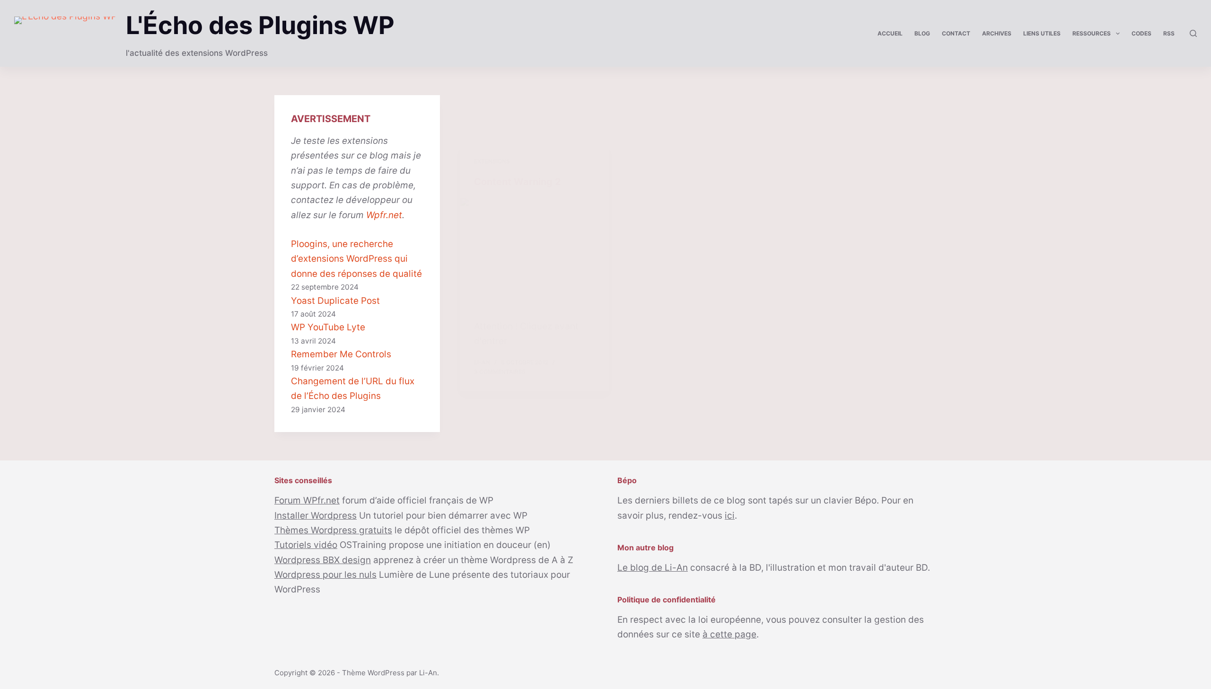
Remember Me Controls (341, 354)
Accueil (890, 33)
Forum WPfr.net (307, 500)
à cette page (729, 634)
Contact (956, 33)
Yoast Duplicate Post (335, 300)
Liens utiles (1042, 33)
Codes (1141, 33)
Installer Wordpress (315, 515)
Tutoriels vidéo (305, 544)
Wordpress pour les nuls (325, 574)
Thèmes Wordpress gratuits (333, 530)
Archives (996, 33)
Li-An (428, 672)
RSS (1169, 33)
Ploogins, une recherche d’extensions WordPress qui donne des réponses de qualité (356, 258)
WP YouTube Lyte (328, 327)
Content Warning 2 (517, 181)
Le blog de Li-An (652, 567)
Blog (922, 33)
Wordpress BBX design (322, 560)
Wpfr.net (384, 215)
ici (730, 515)
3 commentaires (500, 371)
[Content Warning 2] (534, 253)
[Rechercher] (1193, 33)
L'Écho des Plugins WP (260, 25)
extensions (492, 161)
